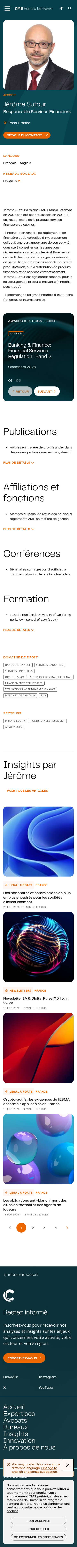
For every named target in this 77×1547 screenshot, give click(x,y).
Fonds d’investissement (48, 720)
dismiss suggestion (42, 1471)
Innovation (19, 1440)
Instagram (47, 1377)
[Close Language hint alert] (68, 1465)
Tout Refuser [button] (38, 1529)
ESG (43, 695)
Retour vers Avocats (23, 1275)
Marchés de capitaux (20, 695)
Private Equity (15, 720)
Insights (15, 1433)
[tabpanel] (38, 423)
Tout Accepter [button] (38, 1521)
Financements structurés (24, 683)
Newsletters (20, 990)
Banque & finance (18, 665)
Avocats (15, 1420)
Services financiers (19, 671)
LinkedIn (10, 181)
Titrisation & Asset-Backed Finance (30, 689)
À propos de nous (29, 1447)
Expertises (19, 1413)
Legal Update (20, 885)
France (41, 885)
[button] (18, 463)
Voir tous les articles (27, 790)
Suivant (49, 391)
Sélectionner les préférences (38, 1537)
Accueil (14, 1406)
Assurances (13, 727)
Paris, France (19, 123)
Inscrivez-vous (22, 1358)
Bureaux (15, 1427)
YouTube (46, 1387)
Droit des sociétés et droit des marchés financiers (39, 677)
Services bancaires (49, 665)
